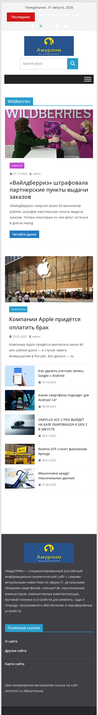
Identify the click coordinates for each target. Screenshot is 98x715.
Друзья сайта (15, 650)
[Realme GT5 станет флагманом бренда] (20, 455)
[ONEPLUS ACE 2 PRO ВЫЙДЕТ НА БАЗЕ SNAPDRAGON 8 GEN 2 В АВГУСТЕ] (20, 428)
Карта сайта (14, 664)
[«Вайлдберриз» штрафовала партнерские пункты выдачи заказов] (49, 133)
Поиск (72, 63)
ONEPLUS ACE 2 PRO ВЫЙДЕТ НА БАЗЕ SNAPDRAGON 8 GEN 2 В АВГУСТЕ (62, 424)
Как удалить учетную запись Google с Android (61, 373)
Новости (17, 165)
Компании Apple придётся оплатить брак (45, 323)
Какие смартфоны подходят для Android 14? (63, 397)
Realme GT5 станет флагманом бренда (62, 451)
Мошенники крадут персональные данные (56, 475)
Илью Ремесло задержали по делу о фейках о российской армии (62, 12)
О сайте (11, 641)
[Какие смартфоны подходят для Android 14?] (20, 401)
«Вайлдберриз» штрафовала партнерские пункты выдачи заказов (49, 189)
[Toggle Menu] (87, 79)
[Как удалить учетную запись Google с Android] (20, 376)
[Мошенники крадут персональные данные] (20, 479)
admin (37, 174)
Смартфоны (18, 309)
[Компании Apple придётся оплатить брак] (49, 279)
